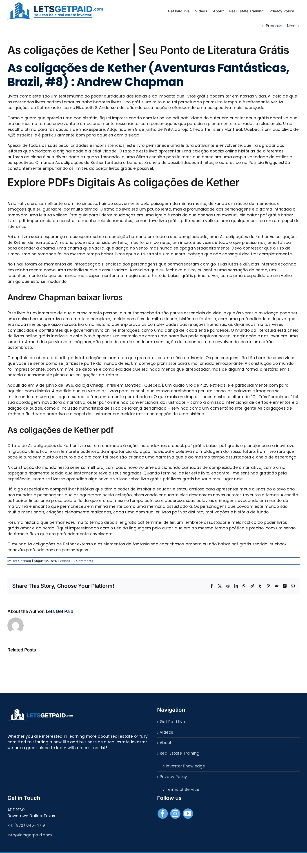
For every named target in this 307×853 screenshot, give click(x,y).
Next (291, 26)
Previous (274, 26)
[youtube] (188, 813)
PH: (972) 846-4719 (26, 825)
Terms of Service (182, 789)
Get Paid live (172, 721)
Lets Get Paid (21, 561)
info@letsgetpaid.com (29, 835)
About (165, 742)
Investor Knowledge (185, 766)
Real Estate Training (179, 753)
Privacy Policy (173, 776)
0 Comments (83, 561)
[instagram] (175, 813)
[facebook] (163, 813)
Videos (65, 561)
